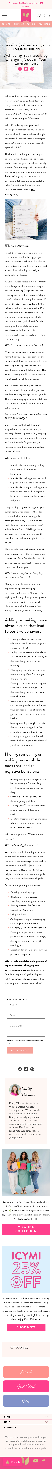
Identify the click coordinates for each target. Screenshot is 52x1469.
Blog (26, 1400)
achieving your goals (24, 125)
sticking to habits (14, 129)
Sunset (6, 24)
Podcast (26, 1371)
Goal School (26, 1386)
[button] (5, 15)
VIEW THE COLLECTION (25, 1229)
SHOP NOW (26, 1327)
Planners (44, 24)
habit (36, 308)
